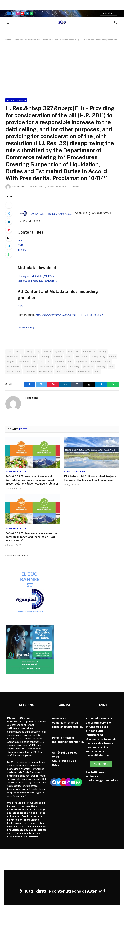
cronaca (57, 356)
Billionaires (89, 351)
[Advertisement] (62, 69)
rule (58, 371)
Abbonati (108, 13)
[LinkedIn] (8, 221)
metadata (96, 361)
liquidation (81, 361)
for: (35, 361)
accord (47, 351)
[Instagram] (68, 782)
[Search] (115, 22)
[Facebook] (8, 205)
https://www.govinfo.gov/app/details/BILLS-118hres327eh (70, 314)
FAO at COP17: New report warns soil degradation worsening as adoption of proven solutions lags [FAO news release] (31, 480)
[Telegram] (8, 246)
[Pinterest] (8, 230)
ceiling (102, 351)
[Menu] (8, 22)
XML (21, 245)
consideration (29, 356)
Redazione (20, 187)
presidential (13, 366)
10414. (19, 351)
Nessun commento (57, 187)
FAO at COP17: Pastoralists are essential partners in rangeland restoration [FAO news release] (31, 537)
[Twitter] (8, 213)
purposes (88, 366)
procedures (30, 366)
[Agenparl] (62, 22)
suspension (84, 371)
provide (61, 366)
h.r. (49, 361)
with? (97, 371)
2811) (29, 351)
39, (38, 351)
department (81, 356)
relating (101, 366)
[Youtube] (64, 782)
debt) (68, 356)
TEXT (21, 250)
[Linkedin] (73, 782)
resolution (30, 371)
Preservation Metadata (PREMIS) (37, 280)
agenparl (59, 351)
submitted (69, 371)
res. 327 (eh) (14, 371)
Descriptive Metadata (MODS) (35, 276)
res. (111, 366)
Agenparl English (16, 100)
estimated (24, 361)
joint (70, 361)
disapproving (98, 356)
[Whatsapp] (78, 782)
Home (8, 40)
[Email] (8, 238)
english (11, 361)
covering (44, 356)
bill (77, 351)
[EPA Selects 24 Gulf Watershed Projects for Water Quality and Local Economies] (91, 452)
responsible (45, 371)
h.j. (42, 361)
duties (112, 356)
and (70, 351)
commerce (12, 356)
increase (59, 361)
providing (74, 366)
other (108, 361)
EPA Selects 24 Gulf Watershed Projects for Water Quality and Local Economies (90, 478)
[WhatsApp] (8, 254)
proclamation (47, 366)
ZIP (20, 306)
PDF (20, 240)
